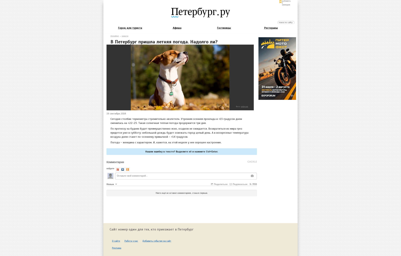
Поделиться (220, 184)
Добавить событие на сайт (156, 241)
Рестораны (271, 28)
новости (125, 36)
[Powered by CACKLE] (252, 161)
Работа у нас (131, 241)
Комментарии (115, 161)
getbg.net (244, 106)
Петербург (114, 36)
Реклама (116, 248)
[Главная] (200, 12)
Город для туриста (130, 28)
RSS (254, 184)
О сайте (116, 241)
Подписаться (239, 184)
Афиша (177, 28)
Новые (111, 184)
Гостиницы (224, 28)
